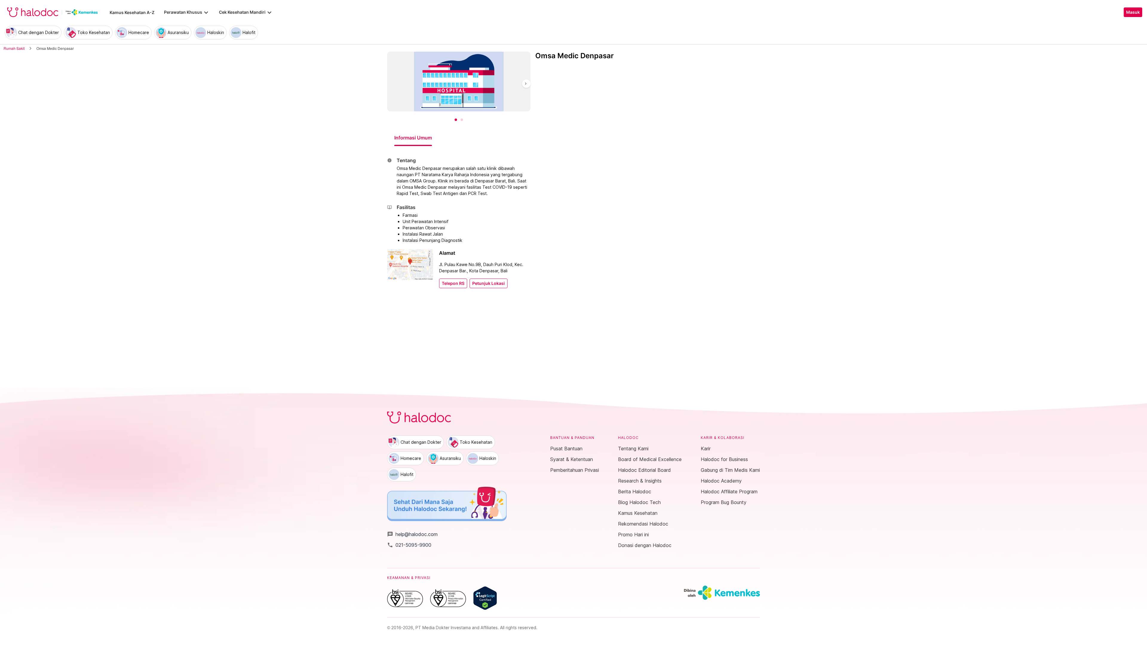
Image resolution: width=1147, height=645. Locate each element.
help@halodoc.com (412, 534)
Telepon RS (453, 283)
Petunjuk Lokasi (488, 283)
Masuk (1133, 12)
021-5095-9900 (409, 545)
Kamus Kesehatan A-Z (132, 12)
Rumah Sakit (14, 48)
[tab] (413, 137)
